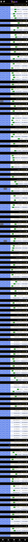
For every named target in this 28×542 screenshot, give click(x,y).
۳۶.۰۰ (9, 101)
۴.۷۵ (5, 75)
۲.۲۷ (9, 317)
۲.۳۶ (2, 373)
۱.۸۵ (2, 13)
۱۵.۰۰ (2, 155)
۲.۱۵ (8, 200)
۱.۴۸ (8, 27)
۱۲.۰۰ (9, 73)
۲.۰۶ (8, 269)
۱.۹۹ (9, 66)
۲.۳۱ (2, 68)
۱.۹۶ (2, 332)
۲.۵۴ (9, 378)
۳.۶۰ (2, 47)
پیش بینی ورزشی (25, 541)
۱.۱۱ (1, 106)
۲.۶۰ (8, 124)
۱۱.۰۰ (9, 106)
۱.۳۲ (2, 79)
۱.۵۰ (8, 214)
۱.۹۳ (2, 191)
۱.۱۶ (1, 73)
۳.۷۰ (5, 23)
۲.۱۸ (8, 16)
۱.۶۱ (8, 42)
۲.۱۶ (1, 124)
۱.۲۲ (8, 116)
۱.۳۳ (2, 459)
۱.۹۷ (8, 396)
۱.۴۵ (8, 176)
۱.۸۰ (8, 56)
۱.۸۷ (8, 426)
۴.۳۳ (5, 27)
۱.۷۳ (2, 219)
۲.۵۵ (9, 9)
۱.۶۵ (8, 361)
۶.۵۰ (9, 164)
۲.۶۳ (2, 11)
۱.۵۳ (2, 380)
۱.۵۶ (8, 134)
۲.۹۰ (2, 7)
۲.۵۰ (9, 11)
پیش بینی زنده (19, 541)
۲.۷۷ (2, 354)
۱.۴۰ (8, 224)
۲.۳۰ (2, 136)
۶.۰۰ (5, 155)
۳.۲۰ (2, 58)
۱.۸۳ (9, 63)
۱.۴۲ (2, 157)
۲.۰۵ (9, 118)
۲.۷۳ (9, 150)
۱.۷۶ (1, 337)
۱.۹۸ (8, 406)
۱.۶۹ (8, 255)
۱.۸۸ (8, 138)
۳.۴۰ (5, 96)
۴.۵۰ (9, 30)
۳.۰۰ (5, 11)
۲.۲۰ (9, 18)
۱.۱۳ (8, 155)
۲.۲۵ (9, 7)
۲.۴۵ (2, 229)
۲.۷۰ (9, 283)
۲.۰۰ (8, 291)
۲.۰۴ (9, 184)
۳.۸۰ (9, 23)
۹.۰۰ (2, 492)
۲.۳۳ (2, 490)
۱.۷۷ (8, 84)
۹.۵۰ (2, 91)
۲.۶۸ (9, 469)
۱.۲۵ (8, 91)
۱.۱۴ (8, 514)
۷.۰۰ (5, 73)
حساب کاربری (3, 541)
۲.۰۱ (1, 188)
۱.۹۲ (8, 47)
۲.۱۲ (2, 120)
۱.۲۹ (2, 164)
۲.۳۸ (9, 58)
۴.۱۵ (5, 30)
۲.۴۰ (2, 51)
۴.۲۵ (2, 255)
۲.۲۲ (2, 378)
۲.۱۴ (8, 298)
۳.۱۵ (9, 51)
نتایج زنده (14, 541)
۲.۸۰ (5, 51)
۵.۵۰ (2, 42)
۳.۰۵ (5, 7)
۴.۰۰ (8, 13)
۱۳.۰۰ (9, 474)
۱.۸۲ (8, 129)
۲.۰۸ (9, 422)
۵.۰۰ (2, 27)
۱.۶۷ (8, 35)
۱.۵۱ (8, 195)
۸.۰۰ (8, 77)
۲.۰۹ (9, 342)
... (1, 101)
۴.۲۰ (2, 84)
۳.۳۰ (5, 138)
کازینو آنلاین (8, 541)
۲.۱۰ (1, 150)
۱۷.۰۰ (5, 101)
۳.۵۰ (2, 37)
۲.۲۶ (2, 209)
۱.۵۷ (2, 30)
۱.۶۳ (8, 122)
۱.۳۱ (1, 77)
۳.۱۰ (2, 9)
